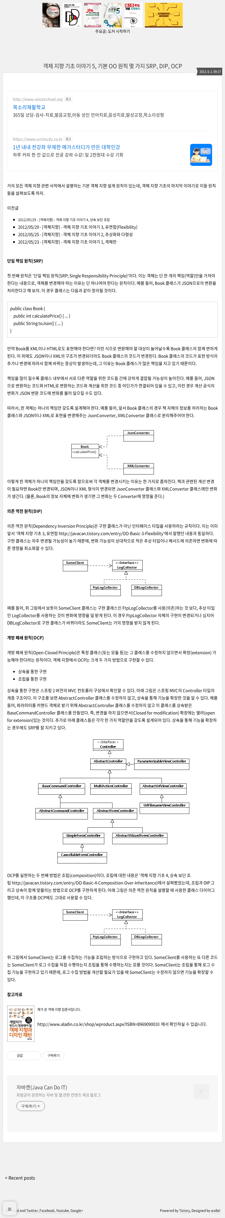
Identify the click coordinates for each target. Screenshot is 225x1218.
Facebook (47, 1210)
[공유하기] (27, 1056)
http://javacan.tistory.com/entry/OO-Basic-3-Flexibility (111, 533)
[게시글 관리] (34, 1056)
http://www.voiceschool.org (38, 99)
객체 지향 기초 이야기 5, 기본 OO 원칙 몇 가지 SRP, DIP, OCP (112, 66)
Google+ (77, 1210)
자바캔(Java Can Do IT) (41, 1087)
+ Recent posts (20, 1177)
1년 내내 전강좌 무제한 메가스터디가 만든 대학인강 (66, 147)
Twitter (32, 1210)
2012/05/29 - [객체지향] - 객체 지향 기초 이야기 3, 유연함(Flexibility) (77, 227)
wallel (215, 1210)
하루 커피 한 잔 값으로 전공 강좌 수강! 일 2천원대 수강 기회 (68, 154)
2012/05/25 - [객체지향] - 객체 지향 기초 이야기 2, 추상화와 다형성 (75, 234)
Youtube (62, 1210)
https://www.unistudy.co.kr (38, 139)
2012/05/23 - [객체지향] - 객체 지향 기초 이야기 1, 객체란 (67, 242)
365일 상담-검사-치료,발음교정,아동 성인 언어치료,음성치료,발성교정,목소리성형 (88, 114)
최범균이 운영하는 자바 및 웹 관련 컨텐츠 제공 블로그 (58, 1095)
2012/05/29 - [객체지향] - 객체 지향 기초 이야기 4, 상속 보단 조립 (64, 219)
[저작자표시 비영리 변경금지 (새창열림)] (71, 1056)
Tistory (184, 1210)
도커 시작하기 (119, 31)
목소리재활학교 (29, 107)
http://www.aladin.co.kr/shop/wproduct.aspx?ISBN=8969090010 (98, 1024)
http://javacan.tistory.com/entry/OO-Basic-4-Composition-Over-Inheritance (84, 883)
